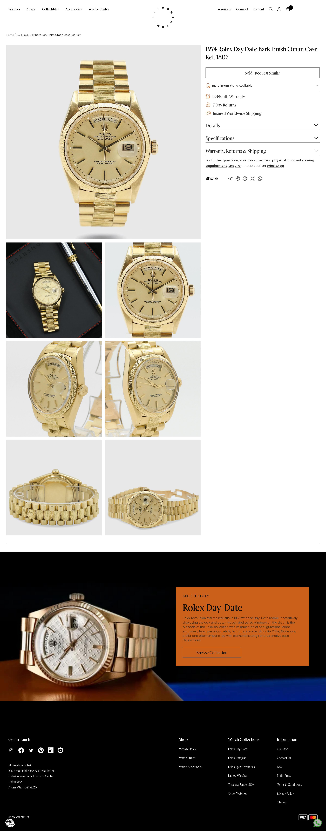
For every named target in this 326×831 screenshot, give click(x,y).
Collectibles (50, 9)
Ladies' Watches (238, 775)
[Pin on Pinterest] (238, 178)
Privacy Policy (285, 793)
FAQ (279, 767)
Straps (31, 9)
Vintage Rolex (187, 749)
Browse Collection (211, 652)
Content (258, 9)
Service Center (99, 9)
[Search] (271, 9)
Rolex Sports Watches (241, 767)
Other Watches (237, 793)
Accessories (73, 9)
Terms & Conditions (289, 784)
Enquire (234, 166)
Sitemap (282, 802)
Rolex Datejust (237, 758)
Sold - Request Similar (262, 72)
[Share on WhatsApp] (260, 178)
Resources (225, 9)
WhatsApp (275, 166)
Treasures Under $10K (241, 784)
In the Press (284, 775)
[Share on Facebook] (244, 178)
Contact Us (284, 758)
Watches (14, 9)
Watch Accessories (190, 767)
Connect (242, 9)
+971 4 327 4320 (27, 787)
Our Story (283, 749)
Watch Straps (187, 758)
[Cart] (288, 9)
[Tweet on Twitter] (230, 178)
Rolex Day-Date (237, 749)
